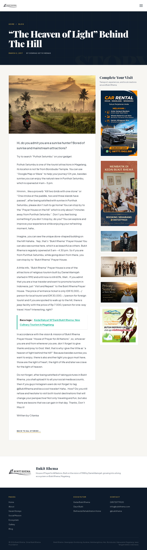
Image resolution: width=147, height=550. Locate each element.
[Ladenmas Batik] (119, 266)
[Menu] (141, 6)
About (11, 506)
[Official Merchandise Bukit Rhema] (119, 241)
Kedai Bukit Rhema (82, 502)
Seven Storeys (15, 511)
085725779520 (117, 502)
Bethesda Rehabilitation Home (87, 511)
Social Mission (15, 515)
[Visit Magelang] (119, 325)
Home (11, 24)
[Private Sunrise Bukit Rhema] (119, 292)
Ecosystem (14, 520)
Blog (21, 24)
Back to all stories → (29, 431)
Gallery (12, 524)
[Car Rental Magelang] (119, 123)
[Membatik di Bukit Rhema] (119, 193)
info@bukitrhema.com (120, 506)
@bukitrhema (116, 511)
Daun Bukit (78, 506)
